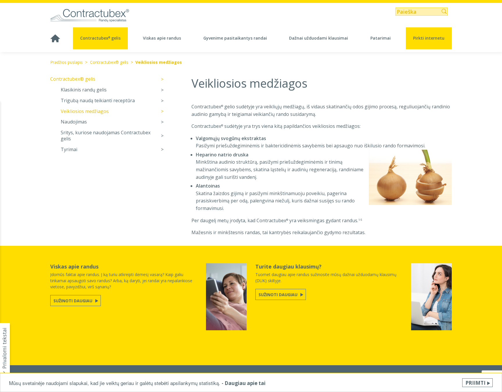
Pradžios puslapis (66, 62)
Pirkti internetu (428, 38)
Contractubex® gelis (109, 62)
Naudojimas (74, 122)
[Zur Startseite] (97, 15)
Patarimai (380, 38)
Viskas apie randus (162, 38)
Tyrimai (69, 149)
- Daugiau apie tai (244, 383)
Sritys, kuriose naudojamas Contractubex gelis (105, 136)
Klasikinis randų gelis (84, 90)
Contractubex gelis (100, 38)
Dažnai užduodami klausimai (318, 38)
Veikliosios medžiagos (158, 62)
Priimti (475, 382)
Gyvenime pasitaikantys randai (235, 38)
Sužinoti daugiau (73, 300)
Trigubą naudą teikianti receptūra (98, 101)
